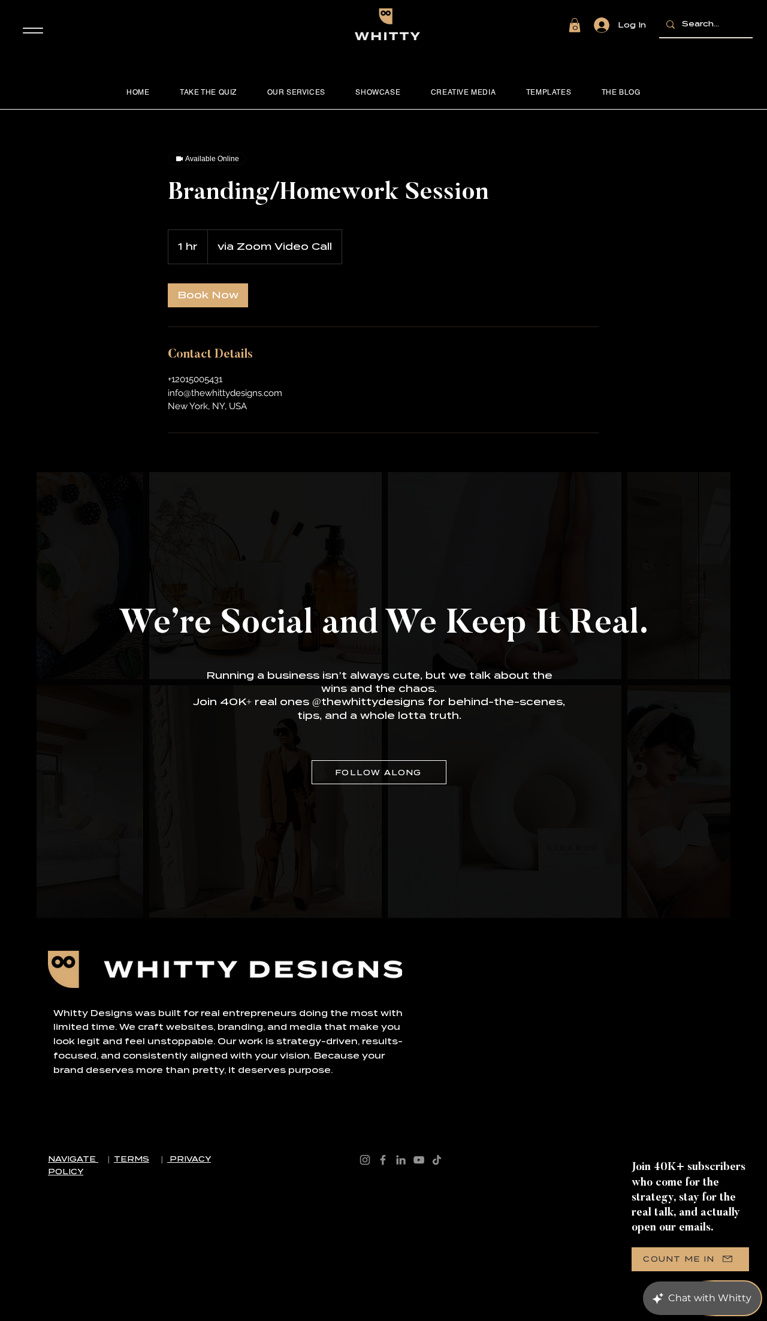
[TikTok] (436, 1159)
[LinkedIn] (400, 1159)
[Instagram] (365, 1159)
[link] (208, 295)
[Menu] (32, 30)
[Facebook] (382, 1159)
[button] (575, 25)
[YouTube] (418, 1159)
